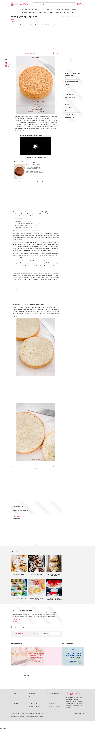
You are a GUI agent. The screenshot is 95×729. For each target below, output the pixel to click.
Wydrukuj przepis (18, 516)
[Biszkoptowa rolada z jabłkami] (36, 587)
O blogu (14, 693)
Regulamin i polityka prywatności (19, 700)
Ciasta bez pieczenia (41, 12)
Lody (47, 9)
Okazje (50, 12)
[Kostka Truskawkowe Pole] (19, 587)
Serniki (74, 9)
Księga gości (52, 703)
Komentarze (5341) (51, 53)
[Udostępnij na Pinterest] (6, 63)
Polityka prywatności (31, 716)
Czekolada (67, 9)
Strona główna (14, 24)
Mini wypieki (24, 12)
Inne (72, 12)
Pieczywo (31, 12)
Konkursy (33, 696)
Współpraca (15, 703)
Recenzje (33, 693)
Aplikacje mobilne (34, 703)
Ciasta (21, 9)
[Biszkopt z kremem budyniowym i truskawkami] (54, 587)
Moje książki (15, 696)
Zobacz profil (36, 661)
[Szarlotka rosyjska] (19, 563)
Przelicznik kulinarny (53, 696)
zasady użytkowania (39, 716)
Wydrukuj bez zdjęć (16, 518)
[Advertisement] (47, 32)
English (13, 19)
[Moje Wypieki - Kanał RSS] (80, 694)
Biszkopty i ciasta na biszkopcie (33, 24)
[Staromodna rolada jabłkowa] (54, 563)
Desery (42, 9)
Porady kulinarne (34, 700)
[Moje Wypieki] (19, 4)
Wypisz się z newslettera (54, 706)
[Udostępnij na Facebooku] (6, 60)
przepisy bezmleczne (18, 506)
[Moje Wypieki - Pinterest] (77, 694)
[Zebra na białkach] (36, 563)
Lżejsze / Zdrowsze (64, 12)
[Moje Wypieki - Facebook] (77, 4)
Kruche (31, 9)
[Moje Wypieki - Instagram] (80, 4)
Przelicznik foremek (53, 700)
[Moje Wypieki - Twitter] (73, 694)
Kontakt (14, 706)
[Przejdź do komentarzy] (6, 66)
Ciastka (37, 9)
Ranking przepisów (35, 706)
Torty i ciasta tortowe (57, 9)
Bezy (26, 9)
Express (56, 12)
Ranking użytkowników (54, 693)
